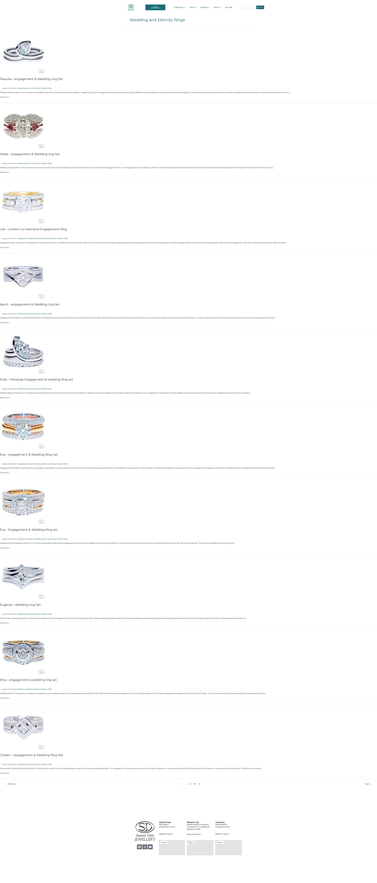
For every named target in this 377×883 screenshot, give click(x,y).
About (191, 7)
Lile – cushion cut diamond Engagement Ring (33, 229)
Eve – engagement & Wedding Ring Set (29, 454)
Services (204, 7)
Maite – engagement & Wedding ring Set (30, 154)
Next (368, 784)
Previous (10, 784)
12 (190, 784)
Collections (178, 7)
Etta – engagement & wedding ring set (28, 680)
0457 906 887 (168, 834)
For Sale (228, 7)
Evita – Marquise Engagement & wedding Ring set (36, 379)
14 (199, 784)
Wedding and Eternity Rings (28, 88)
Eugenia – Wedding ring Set (20, 605)
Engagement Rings (25, 238)
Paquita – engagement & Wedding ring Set (31, 79)
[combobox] (248, 7)
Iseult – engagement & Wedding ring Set (30, 304)
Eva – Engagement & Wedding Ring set (28, 529)
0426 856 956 (196, 834)
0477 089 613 (224, 834)
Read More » (5, 97)
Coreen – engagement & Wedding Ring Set (31, 755)
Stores (216, 7)
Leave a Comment (9, 88)
